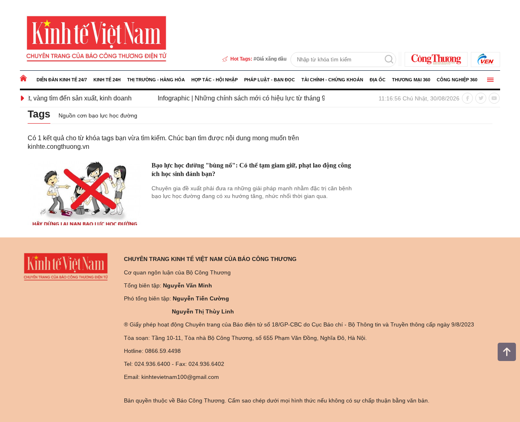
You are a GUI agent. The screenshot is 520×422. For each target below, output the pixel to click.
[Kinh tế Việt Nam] (96, 38)
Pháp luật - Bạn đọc (269, 79)
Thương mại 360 (411, 79)
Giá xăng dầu (271, 59)
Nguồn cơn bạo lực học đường (97, 115)
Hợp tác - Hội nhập (214, 79)
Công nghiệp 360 (457, 79)
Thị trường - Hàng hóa (156, 79)
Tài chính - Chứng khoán (332, 79)
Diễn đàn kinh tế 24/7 (62, 79)
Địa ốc (378, 79)
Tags (39, 114)
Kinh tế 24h (107, 79)
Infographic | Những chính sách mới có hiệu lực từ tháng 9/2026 (241, 98)
